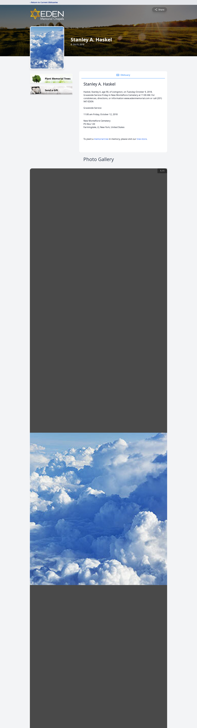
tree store (142, 138)
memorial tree (101, 138)
